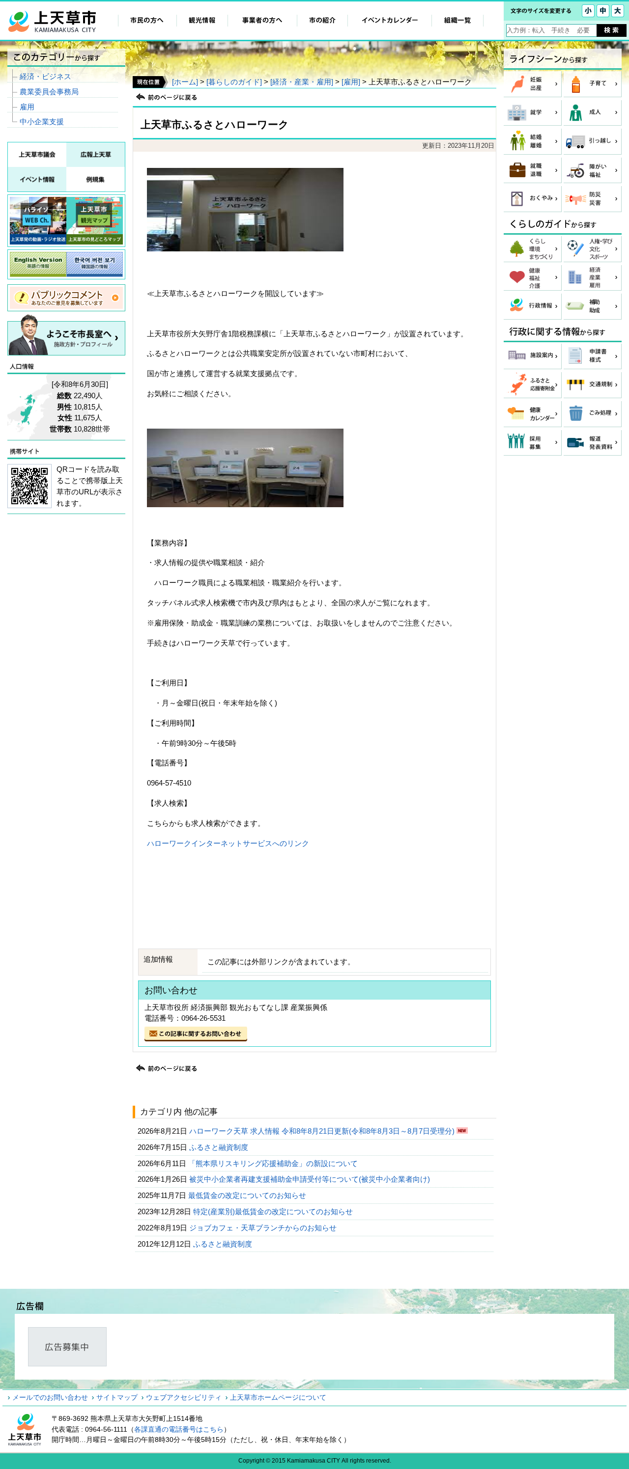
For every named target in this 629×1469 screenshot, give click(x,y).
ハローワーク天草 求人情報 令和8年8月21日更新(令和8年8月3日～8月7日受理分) (323, 1131)
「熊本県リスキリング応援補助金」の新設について (274, 1163)
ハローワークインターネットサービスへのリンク (228, 843)
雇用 (27, 107)
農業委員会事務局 (49, 91)
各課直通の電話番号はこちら (179, 1429)
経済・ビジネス (45, 76)
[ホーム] (185, 82)
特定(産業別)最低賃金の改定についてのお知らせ (274, 1211)
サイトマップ (117, 1397)
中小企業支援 (42, 121)
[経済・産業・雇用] (301, 82)
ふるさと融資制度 (219, 1147)
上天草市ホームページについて (278, 1397)
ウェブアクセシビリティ (184, 1397)
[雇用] (351, 82)
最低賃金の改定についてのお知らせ (248, 1195)
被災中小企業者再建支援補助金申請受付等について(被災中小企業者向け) (310, 1179)
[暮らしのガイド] (234, 82)
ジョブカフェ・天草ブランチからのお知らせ (264, 1228)
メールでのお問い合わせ (50, 1397)
